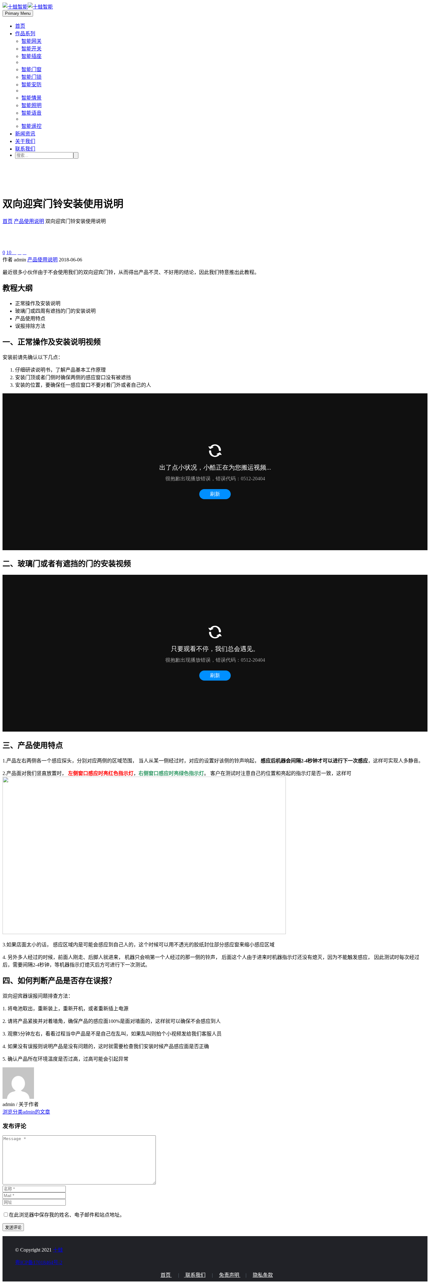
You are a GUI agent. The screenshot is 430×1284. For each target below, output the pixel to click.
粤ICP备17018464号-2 (38, 1262)
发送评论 (13, 1227)
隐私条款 (263, 1275)
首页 (20, 26)
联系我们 (25, 148)
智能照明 (31, 105)
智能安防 (31, 84)
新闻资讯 (25, 133)
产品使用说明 (42, 259)
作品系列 (25, 33)
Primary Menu (18, 13)
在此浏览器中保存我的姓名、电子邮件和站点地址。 (67, 1215)
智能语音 (31, 113)
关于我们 (25, 141)
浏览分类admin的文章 (26, 1112)
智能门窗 (31, 69)
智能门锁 (31, 77)
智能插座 (31, 56)
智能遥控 (31, 126)
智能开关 (31, 48)
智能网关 (31, 41)
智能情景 (31, 97)
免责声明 (229, 1275)
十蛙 (58, 1250)
